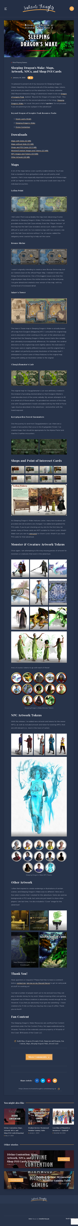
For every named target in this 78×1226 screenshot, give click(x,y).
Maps (28, 1044)
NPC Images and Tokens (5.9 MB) (24, 154)
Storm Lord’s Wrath (23, 119)
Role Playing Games (20, 62)
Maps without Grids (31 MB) (22, 144)
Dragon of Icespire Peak (34, 1041)
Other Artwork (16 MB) (20, 157)
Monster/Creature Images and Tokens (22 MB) (29, 151)
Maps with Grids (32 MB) (21, 141)
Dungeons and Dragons (52, 1041)
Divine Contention (23, 127)
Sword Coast (53, 1044)
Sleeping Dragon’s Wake (25, 123)
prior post (33, 534)
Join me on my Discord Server (38, 983)
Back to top (70, 1218)
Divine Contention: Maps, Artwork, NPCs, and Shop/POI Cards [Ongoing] (14, 1130)
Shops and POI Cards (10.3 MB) (24, 147)
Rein (30, 1219)
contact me (21, 983)
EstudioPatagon (44, 1219)
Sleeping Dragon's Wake (39, 1044)
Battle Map (21, 1041)
